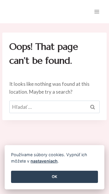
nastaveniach (44, 161)
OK (54, 176)
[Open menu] (96, 11)
